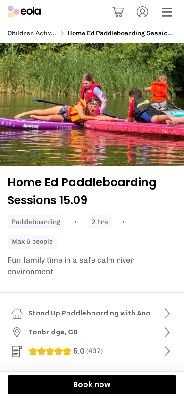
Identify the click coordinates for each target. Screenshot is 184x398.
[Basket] (118, 11)
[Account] (142, 11)
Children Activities (36, 33)
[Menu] (167, 11)
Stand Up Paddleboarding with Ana (89, 313)
